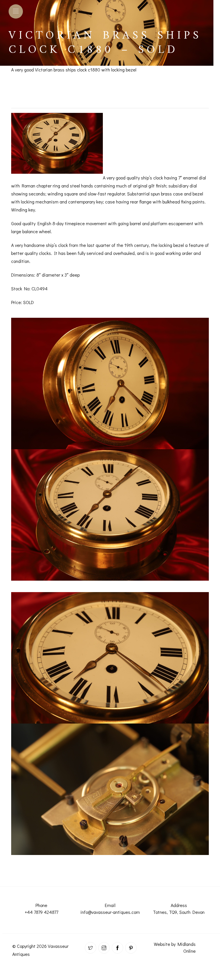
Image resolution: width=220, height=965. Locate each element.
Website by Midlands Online (175, 947)
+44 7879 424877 (41, 912)
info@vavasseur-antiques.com (110, 912)
